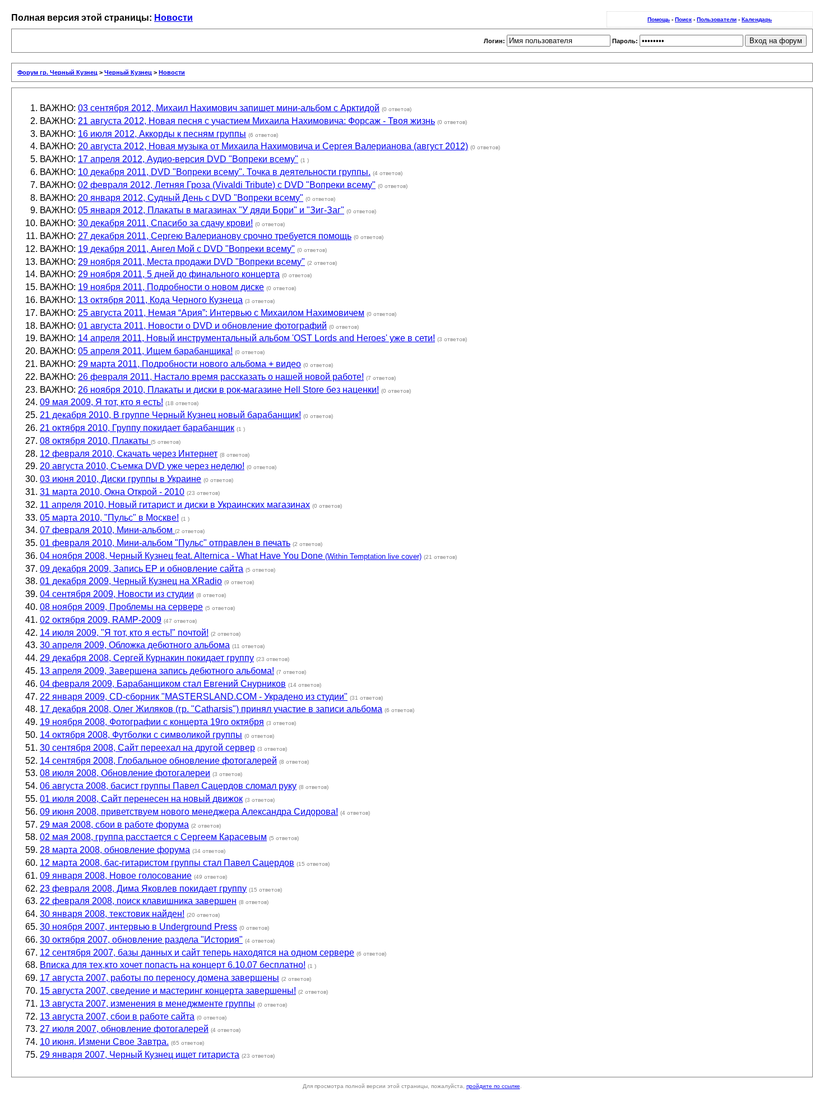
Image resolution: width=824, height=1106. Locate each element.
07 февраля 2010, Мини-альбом (107, 530)
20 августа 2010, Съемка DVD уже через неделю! (142, 466)
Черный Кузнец (128, 72)
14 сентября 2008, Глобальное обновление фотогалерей (158, 760)
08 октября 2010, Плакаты (95, 441)
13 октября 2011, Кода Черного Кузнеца (160, 300)
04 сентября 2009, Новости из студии (117, 594)
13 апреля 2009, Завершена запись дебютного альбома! (157, 671)
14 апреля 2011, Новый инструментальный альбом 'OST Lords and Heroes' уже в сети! (256, 338)
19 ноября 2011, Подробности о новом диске (171, 287)
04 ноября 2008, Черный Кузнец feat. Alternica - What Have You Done (231, 556)
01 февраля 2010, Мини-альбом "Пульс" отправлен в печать (165, 543)
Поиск (683, 19)
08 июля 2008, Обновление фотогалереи (125, 773)
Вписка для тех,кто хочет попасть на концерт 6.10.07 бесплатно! (172, 965)
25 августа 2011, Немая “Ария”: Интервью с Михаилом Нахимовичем (221, 313)
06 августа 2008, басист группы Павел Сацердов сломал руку (168, 786)
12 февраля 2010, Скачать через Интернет (128, 453)
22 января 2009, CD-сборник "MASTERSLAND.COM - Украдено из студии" (194, 696)
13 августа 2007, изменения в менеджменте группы (147, 1003)
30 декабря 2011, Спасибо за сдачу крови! (165, 223)
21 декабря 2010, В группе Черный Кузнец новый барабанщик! (170, 415)
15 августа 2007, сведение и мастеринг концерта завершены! (168, 990)
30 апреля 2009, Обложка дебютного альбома (135, 645)
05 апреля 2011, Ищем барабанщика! (155, 351)
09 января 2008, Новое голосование (116, 875)
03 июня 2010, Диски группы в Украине (120, 479)
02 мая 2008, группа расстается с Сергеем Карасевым (153, 837)
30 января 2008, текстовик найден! (112, 914)
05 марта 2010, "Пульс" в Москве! (109, 517)
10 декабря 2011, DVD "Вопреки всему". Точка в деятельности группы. (224, 172)
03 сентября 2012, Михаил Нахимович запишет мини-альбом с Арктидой (228, 108)
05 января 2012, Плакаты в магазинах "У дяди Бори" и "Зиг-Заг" (211, 210)
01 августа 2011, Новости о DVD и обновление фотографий (202, 326)
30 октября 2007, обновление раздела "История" (141, 939)
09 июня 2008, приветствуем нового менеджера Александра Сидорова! (189, 811)
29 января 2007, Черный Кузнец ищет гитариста (139, 1054)
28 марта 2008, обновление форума (115, 850)
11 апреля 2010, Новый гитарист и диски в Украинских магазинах (175, 505)
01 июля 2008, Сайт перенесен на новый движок (141, 799)
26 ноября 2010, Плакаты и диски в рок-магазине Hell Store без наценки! (228, 389)
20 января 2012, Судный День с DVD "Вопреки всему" (190, 198)
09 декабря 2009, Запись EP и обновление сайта (141, 568)
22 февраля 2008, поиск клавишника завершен (138, 901)
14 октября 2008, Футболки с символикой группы (141, 735)
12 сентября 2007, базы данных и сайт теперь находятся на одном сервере (197, 952)
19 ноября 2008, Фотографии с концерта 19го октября (152, 722)
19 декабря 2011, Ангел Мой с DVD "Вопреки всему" (186, 249)
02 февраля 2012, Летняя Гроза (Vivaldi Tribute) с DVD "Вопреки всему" (227, 185)
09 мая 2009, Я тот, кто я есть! (101, 402)
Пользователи (717, 19)
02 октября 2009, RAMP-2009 (100, 620)
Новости (173, 17)
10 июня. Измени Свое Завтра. (104, 1042)
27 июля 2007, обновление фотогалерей (124, 1029)
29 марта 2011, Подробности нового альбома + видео (189, 364)
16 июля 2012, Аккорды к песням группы (162, 134)
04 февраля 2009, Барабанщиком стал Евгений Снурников (163, 684)
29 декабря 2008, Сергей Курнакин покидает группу (147, 658)
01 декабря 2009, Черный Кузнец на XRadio (131, 581)
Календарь (757, 19)
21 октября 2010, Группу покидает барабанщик (137, 428)
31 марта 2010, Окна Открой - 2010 (112, 492)
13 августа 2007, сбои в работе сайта (117, 1016)
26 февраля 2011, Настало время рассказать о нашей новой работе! (221, 377)
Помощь (658, 19)
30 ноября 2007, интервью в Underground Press (138, 926)
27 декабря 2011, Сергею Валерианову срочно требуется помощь (214, 236)
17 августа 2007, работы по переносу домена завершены (159, 978)
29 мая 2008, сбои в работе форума (114, 824)
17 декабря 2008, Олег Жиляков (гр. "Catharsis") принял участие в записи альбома (211, 709)
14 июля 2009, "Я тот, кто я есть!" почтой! (124, 632)
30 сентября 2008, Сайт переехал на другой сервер (147, 747)
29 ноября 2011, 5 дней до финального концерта (179, 274)
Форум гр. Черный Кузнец (57, 72)
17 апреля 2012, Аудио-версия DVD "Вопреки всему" (188, 159)
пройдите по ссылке (493, 1086)
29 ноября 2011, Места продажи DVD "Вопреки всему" (191, 262)
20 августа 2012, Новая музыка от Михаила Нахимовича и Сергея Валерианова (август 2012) (273, 146)
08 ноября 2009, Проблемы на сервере (121, 607)
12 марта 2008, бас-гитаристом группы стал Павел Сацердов (167, 863)
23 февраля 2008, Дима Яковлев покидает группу (143, 888)
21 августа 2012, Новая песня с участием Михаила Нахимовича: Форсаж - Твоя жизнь (256, 121)
